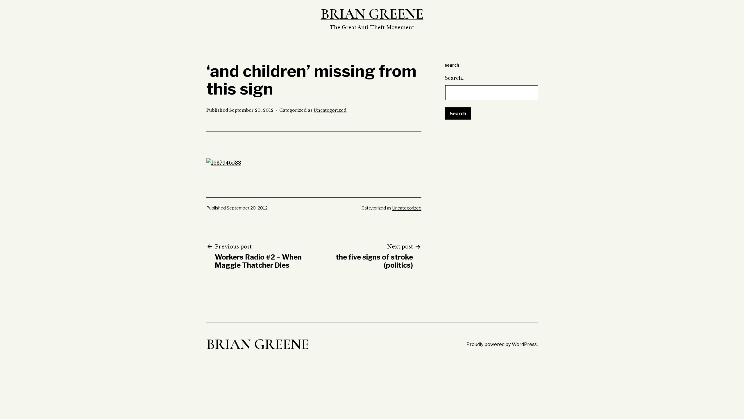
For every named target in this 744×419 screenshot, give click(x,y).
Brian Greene (372, 14)
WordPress (524, 344)
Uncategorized (330, 110)
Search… (455, 78)
